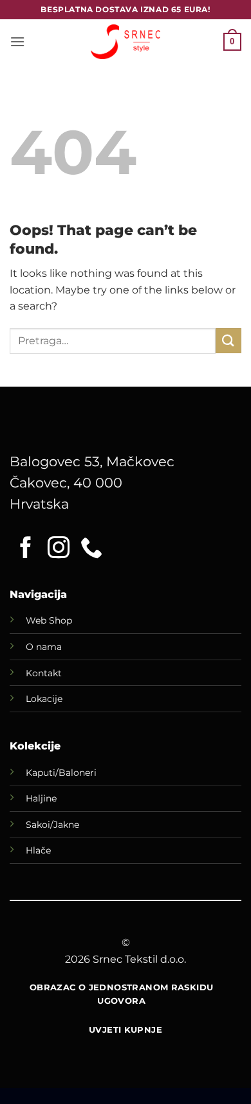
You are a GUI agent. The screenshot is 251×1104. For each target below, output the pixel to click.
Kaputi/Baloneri (61, 772)
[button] (17, 41)
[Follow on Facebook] (26, 549)
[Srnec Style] (125, 41)
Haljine (41, 798)
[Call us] (91, 549)
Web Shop (49, 620)
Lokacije (44, 699)
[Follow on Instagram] (59, 549)
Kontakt (44, 673)
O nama (44, 647)
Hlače (38, 850)
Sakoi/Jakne (52, 824)
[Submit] (228, 340)
